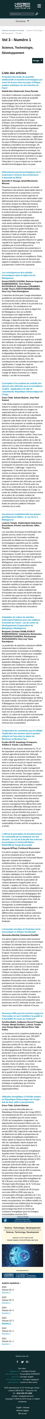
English (19, 1407)
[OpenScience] (22, 6)
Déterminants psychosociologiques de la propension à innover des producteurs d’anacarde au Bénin (21, 175)
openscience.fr (13, 1382)
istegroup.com (15, 1371)
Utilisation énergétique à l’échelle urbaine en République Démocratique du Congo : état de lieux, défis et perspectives (21, 1099)
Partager (36, 61)
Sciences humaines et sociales (13, 30)
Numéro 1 (6, 1293)
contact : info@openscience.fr (23, 1396)
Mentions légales (22, 1410)
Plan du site (22, 1413)
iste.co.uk (15, 1377)
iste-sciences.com (11, 1374)
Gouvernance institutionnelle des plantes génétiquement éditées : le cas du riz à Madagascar (21, 517)
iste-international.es (13, 1379)
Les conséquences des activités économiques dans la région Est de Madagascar (18, 275)
